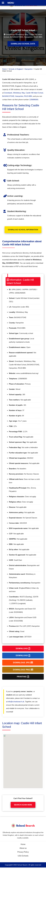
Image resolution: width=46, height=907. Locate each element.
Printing (22, 677)
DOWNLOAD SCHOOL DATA (23, 44)
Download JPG (21, 663)
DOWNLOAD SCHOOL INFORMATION (23, 230)
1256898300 (33, 99)
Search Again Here (23, 805)
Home (4, 69)
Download (22, 648)
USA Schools (23, 856)
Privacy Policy (23, 852)
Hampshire (28, 69)
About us (23, 848)
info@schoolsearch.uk (16, 702)
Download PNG (22, 670)
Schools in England (16, 69)
